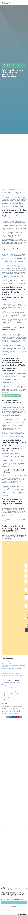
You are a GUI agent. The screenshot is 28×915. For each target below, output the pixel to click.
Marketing (6, 708)
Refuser (14, 906)
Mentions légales (13, 912)
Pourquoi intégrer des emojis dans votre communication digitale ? (12, 669)
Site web (16, 711)
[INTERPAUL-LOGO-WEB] (5, 2)
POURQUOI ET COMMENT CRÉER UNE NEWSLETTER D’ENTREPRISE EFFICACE (11, 672)
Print (11, 708)
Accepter (14, 902)
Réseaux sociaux (7, 711)
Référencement (19, 708)
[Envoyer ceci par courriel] (7, 717)
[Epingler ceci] (17, 717)
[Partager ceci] (10, 717)
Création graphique (8, 706)
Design (16, 706)
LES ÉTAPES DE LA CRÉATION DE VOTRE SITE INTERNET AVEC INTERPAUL (13, 676)
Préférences (14, 910)
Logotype (20, 706)
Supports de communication (10, 713)
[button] (26, 888)
